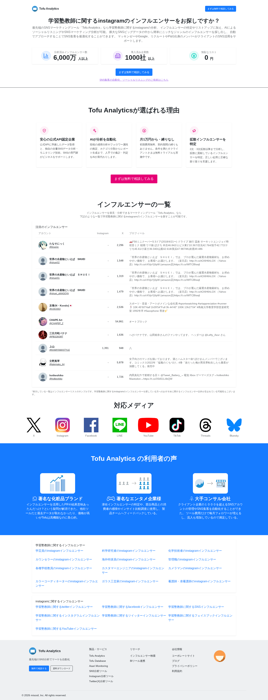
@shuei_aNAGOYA (59, 293)
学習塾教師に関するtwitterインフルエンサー (64, 606)
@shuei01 (54, 278)
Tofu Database (97, 660)
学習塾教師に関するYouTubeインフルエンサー (66, 628)
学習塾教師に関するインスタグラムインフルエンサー (68, 617)
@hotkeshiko (55, 379)
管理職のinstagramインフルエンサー (192, 559)
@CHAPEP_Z (56, 323)
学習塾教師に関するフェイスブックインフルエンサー (200, 617)
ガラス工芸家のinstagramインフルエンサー (130, 581)
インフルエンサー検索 (143, 655)
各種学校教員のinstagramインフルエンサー (64, 568)
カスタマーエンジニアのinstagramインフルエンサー (133, 570)
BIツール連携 (137, 660)
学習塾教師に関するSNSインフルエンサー (196, 606)
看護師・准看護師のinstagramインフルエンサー (199, 581)
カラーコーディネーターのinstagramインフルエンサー (67, 583)
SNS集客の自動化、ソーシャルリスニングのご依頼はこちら (134, 79)
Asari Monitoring (98, 665)
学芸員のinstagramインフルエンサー (59, 550)
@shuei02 (54, 262)
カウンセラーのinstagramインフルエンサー (64, 559)
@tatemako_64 (57, 364)
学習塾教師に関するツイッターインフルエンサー (134, 615)
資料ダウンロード (61, 668)
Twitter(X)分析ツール (101, 681)
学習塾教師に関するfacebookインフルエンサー (132, 606)
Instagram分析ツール (101, 676)
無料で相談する (39, 668)
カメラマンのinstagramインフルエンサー (195, 568)
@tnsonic (54, 247)
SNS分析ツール (98, 671)
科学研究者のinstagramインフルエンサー (129, 550)
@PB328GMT (56, 336)
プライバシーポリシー (184, 665)
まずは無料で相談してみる (220, 8)
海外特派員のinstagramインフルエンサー (129, 559)
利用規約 (177, 671)
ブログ (176, 660)
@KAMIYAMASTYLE (59, 350)
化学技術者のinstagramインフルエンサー (195, 550)
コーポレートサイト (183, 655)
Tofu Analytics (97, 655)
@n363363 (55, 309)
